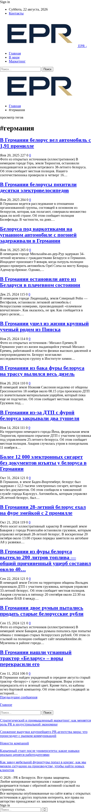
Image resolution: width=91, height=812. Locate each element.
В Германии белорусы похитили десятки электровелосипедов (38, 187)
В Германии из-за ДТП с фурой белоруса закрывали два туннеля (39, 415)
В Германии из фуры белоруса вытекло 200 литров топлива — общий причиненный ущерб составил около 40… (45, 560)
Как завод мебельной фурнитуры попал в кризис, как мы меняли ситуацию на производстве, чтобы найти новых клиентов (43, 766)
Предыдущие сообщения (18, 697)
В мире (14, 57)
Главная (15, 53)
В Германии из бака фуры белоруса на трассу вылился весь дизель (42, 371)
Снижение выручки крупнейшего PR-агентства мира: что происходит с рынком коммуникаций (43, 734)
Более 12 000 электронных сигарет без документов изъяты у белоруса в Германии (43, 463)
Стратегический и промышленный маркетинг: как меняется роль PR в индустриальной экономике (45, 722)
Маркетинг (17, 61)
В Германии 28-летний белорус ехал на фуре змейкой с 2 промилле (43, 510)
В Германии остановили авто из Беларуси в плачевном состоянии (40, 282)
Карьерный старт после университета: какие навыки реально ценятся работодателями (40, 753)
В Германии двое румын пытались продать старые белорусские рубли (41, 611)
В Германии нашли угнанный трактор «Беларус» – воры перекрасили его (36, 658)
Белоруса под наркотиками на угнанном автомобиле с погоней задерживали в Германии (38, 235)
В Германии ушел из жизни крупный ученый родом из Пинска (44, 326)
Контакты (16, 13)
